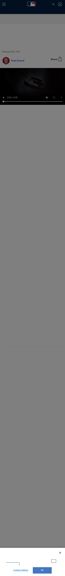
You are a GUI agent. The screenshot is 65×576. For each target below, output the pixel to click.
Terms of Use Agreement (33, 564)
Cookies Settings (20, 570)
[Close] (60, 555)
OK (42, 570)
